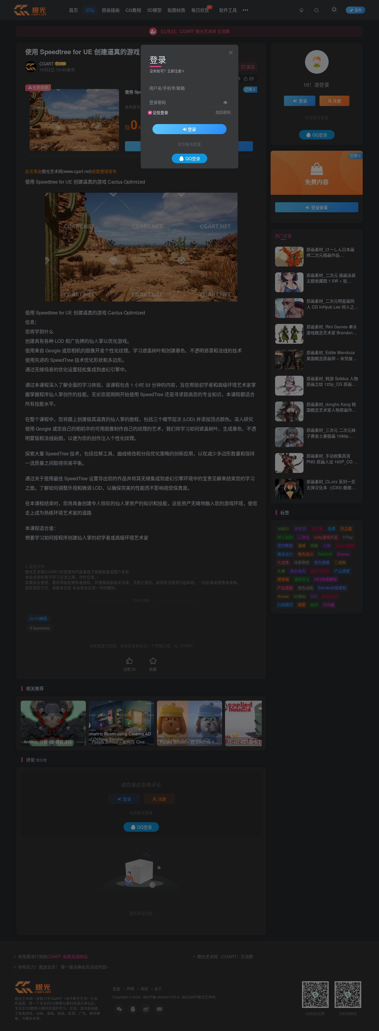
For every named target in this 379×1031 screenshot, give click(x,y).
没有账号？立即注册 (166, 70)
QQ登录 (192, 158)
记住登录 (160, 112)
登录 (192, 129)
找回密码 (223, 112)
